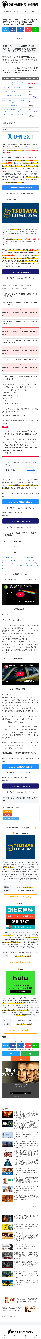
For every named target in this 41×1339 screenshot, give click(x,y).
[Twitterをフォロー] (11, 1053)
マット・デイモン (28, 557)
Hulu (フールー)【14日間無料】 (13, 87)
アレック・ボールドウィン (15, 566)
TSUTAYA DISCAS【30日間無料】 (13, 95)
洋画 (5, 1037)
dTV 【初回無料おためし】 (12, 91)
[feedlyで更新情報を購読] (30, 1053)
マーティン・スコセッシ (10, 546)
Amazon (7, 811)
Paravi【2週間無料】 (13, 106)
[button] (37, 680)
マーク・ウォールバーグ (26, 560)
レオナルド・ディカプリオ (11, 557)
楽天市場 (7, 815)
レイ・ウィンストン (20, 563)
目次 (18, 38)
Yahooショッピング (11, 818)
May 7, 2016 (31, 470)
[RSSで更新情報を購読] (20, 1058)
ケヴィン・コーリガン (16, 568)
